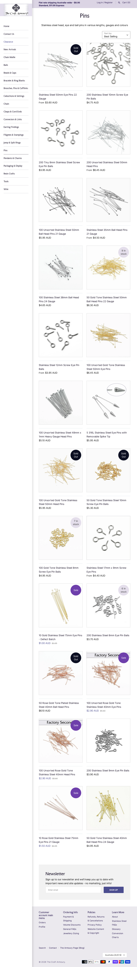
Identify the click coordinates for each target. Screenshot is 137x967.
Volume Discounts (72, 925)
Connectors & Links (13, 119)
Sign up (113, 890)
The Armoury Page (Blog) (72, 948)
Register (108, 2)
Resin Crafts (9, 173)
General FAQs (69, 929)
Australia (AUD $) (113, 955)
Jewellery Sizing (71, 933)
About (115, 916)
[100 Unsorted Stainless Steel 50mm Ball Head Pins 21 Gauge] (61, 200)
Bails (6, 65)
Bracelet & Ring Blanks (14, 80)
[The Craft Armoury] (16, 10)
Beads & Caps (10, 72)
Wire (6, 189)
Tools (6, 181)
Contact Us (9, 34)
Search (42, 948)
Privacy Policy (95, 925)
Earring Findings (11, 127)
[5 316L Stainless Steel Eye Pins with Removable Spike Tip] (108, 403)
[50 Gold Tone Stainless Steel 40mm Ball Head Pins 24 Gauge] (108, 808)
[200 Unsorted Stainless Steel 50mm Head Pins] (108, 132)
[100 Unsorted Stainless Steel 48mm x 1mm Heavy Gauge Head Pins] (61, 403)
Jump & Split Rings (12, 142)
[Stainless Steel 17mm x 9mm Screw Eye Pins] (108, 538)
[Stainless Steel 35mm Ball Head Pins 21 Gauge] (108, 200)
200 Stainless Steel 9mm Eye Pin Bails (108, 770)
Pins (5, 150)
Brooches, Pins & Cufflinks (16, 88)
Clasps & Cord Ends (13, 111)
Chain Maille (9, 57)
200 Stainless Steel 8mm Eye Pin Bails (108, 635)
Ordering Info (70, 912)
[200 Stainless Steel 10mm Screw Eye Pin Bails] (108, 65)
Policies (91, 912)
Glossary (116, 929)
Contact (53, 948)
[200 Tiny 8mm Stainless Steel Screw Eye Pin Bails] (61, 132)
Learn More (118, 912)
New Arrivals (10, 49)
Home (6, 26)
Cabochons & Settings (14, 96)
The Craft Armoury (56, 962)
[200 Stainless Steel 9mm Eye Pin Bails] (108, 741)
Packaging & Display (13, 165)
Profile (42, 927)
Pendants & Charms (13, 158)
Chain (6, 103)
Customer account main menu (46, 915)
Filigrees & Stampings (14, 134)
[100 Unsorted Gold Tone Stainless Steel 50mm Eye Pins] (108, 335)
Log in (100, 2)
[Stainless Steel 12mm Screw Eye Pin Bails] (61, 335)
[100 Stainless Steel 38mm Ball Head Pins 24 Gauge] (61, 267)
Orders (42, 922)
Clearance (8, 41)
